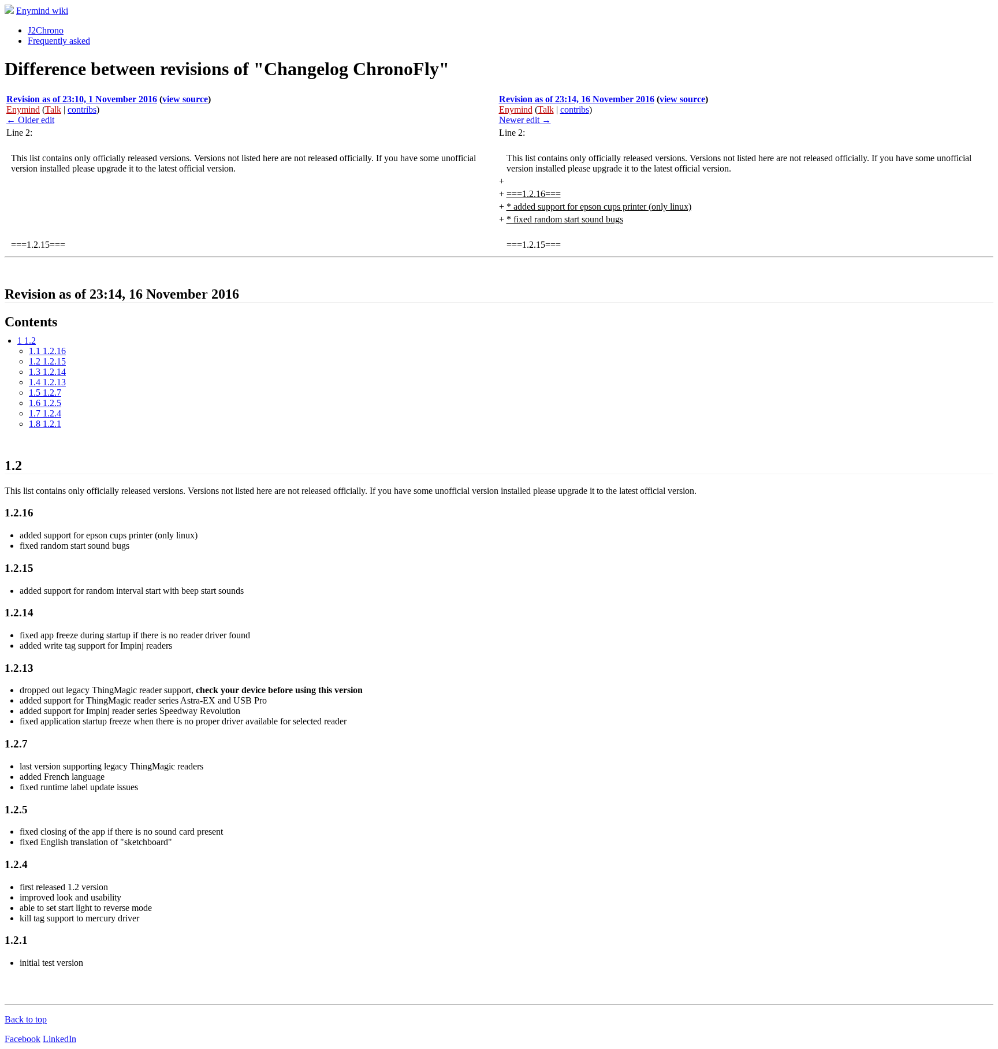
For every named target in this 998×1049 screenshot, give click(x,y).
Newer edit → (525, 120)
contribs (82, 109)
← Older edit (30, 120)
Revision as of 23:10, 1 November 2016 (81, 99)
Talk (53, 109)
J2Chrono (46, 30)
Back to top (26, 1019)
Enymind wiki (42, 11)
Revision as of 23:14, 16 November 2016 (576, 99)
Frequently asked (59, 41)
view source (185, 99)
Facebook (22, 1039)
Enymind (23, 109)
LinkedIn (59, 1039)
